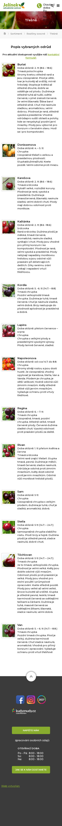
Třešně (54, 33)
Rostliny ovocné (36, 33)
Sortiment (16, 33)
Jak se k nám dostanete (31, 769)
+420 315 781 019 (39, 5)
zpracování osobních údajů (32, 740)
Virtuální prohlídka (41, 699)
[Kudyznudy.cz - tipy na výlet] (24, 710)
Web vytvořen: (10, 786)
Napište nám (31, 730)
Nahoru (31, 676)
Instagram (31, 699)
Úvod (3, 34)
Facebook (20, 699)
